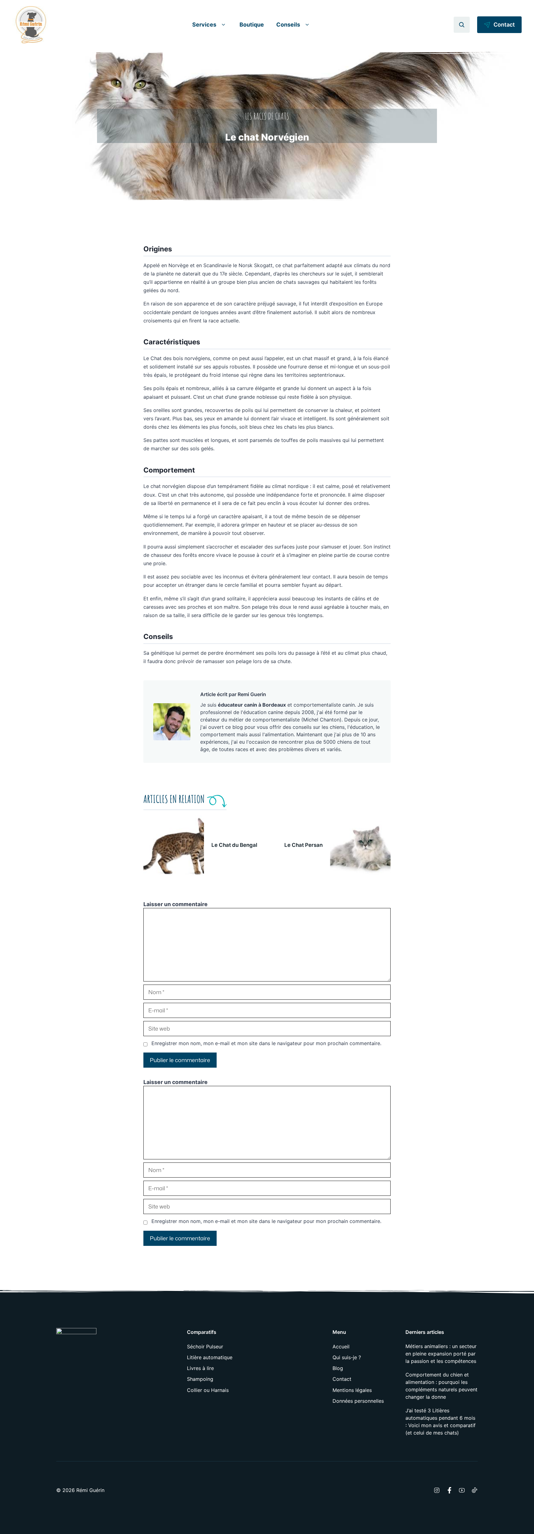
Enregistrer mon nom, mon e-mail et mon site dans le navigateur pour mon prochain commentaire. (266, 1043)
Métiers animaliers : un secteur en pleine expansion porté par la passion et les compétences (441, 1353)
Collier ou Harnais (208, 1390)
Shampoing (200, 1379)
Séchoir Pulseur (205, 1346)
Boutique (251, 24)
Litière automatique (209, 1357)
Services (204, 24)
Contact (342, 1379)
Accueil (341, 1346)
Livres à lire (200, 1368)
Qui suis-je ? (347, 1357)
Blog (338, 1368)
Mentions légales (352, 1390)
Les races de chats (267, 116)
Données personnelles (358, 1401)
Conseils (288, 24)
